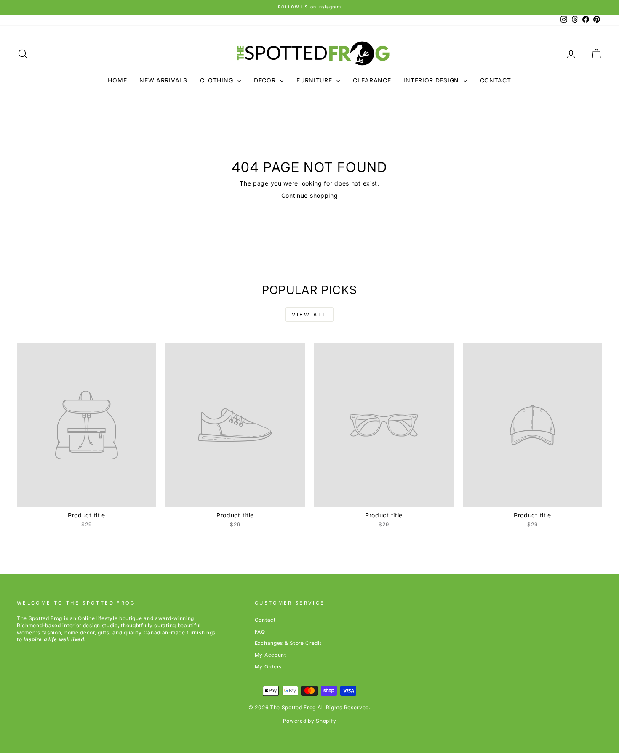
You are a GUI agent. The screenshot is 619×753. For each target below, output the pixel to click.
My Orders (268, 666)
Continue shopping (309, 195)
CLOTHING (217, 80)
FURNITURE (315, 80)
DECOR (265, 80)
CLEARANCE (372, 80)
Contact (265, 620)
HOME (117, 80)
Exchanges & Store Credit (288, 643)
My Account (270, 655)
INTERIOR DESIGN (432, 80)
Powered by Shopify (309, 721)
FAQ (260, 631)
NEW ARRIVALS (163, 80)
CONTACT (495, 80)
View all (309, 314)
